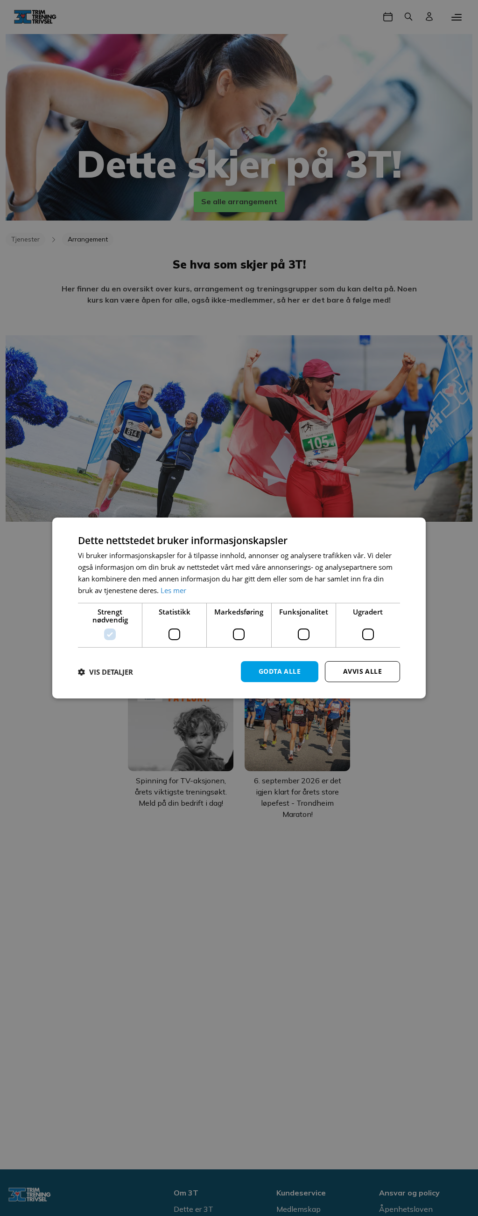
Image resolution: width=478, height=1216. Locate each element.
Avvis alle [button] (362, 671)
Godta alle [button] (280, 671)
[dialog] (239, 608)
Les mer (173, 590)
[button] (105, 672)
